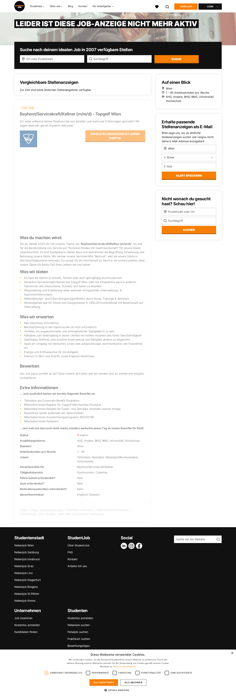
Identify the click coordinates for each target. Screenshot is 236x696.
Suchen (189, 230)
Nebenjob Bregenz (26, 587)
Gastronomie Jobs (52, 510)
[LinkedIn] (124, 546)
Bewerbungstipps (79, 645)
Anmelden (186, 6)
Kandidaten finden (25, 632)
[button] (118, 690)
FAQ (70, 552)
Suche (176, 59)
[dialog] (118, 673)
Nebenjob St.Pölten (26, 593)
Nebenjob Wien (24, 545)
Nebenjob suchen (79, 625)
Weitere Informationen (124, 666)
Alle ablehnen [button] (133, 682)
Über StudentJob (78, 545)
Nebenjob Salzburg (26, 552)
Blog (70, 6)
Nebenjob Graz (24, 566)
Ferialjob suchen (78, 632)
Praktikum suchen (79, 639)
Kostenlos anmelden (27, 625)
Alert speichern (189, 175)
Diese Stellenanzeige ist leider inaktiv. (115, 136)
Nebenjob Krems (24, 600)
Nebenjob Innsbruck (27, 559)
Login (210, 6)
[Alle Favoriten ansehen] (157, 6)
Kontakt (82, 6)
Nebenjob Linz (23, 573)
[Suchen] (167, 6)
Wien (34, 510)
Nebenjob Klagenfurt (27, 580)
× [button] (232, 653)
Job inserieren (23, 618)
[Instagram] (132, 546)
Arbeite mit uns (77, 566)
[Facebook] (140, 546)
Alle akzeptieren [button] (103, 682)
